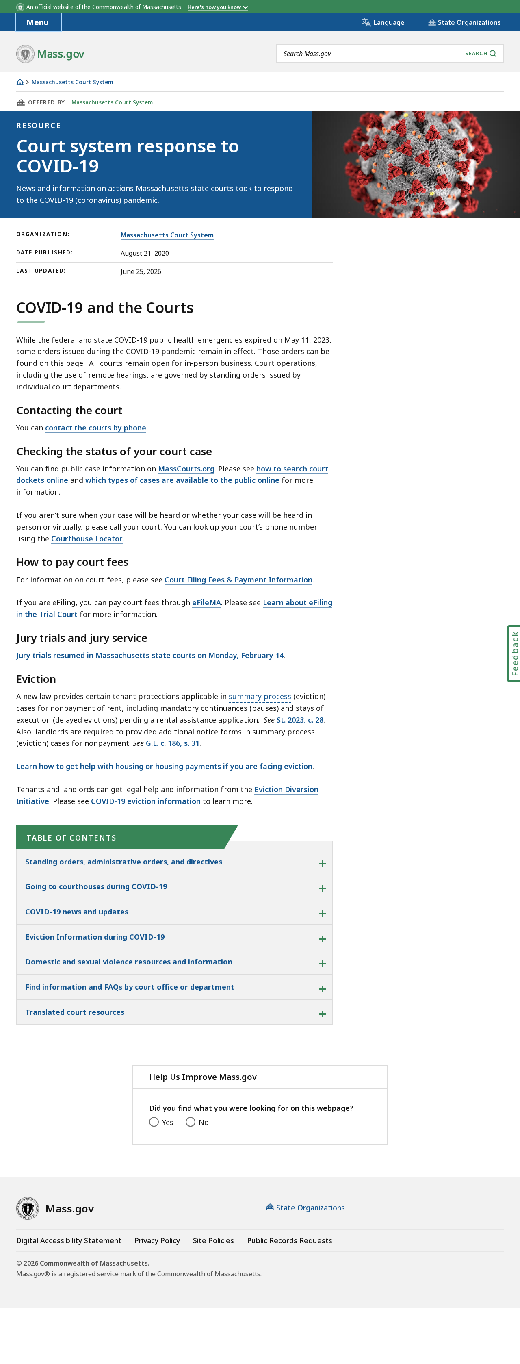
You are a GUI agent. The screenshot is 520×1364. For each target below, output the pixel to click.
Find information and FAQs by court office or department (129, 987)
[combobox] (390, 53)
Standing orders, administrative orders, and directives (123, 862)
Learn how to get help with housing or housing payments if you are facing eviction (164, 766)
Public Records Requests (289, 1240)
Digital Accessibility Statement (68, 1240)
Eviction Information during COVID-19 (95, 937)
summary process (260, 696)
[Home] (20, 81)
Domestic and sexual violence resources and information (128, 962)
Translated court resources (74, 1012)
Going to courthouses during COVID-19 (96, 886)
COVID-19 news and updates (76, 912)
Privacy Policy (157, 1240)
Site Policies (213, 1240)
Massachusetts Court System (72, 82)
